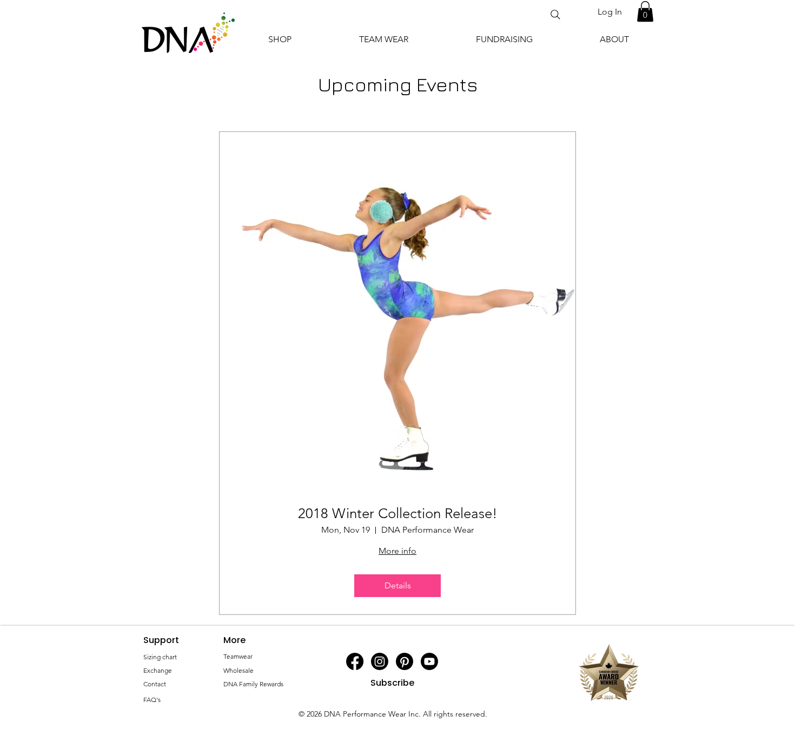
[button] (645, 11)
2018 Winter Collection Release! (398, 513)
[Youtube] (429, 661)
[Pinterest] (404, 661)
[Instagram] (379, 661)
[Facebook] (354, 661)
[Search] (555, 14)
